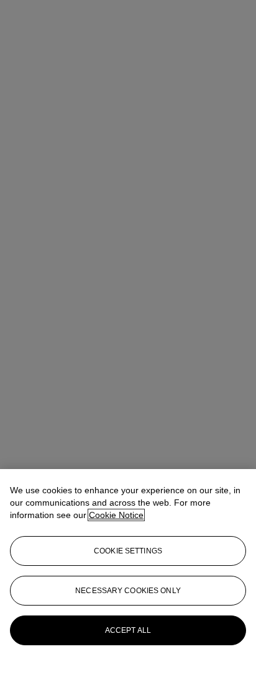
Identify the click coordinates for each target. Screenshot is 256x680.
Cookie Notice (116, 515)
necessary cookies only (128, 590)
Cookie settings (128, 551)
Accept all (128, 630)
